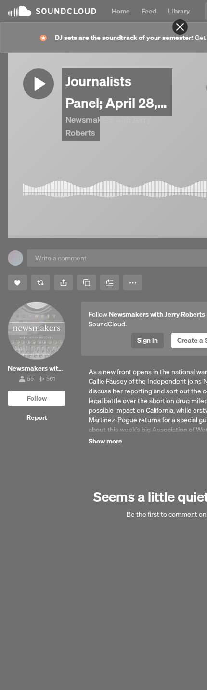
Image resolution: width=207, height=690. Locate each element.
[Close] (180, 27)
